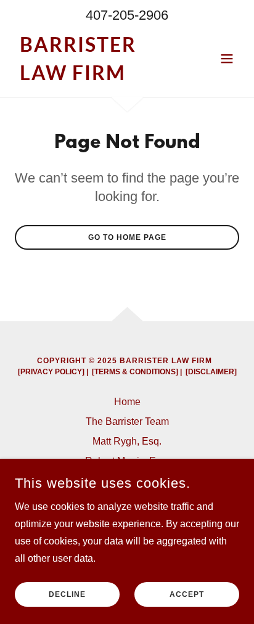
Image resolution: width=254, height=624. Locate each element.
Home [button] (127, 401)
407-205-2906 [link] (127, 15)
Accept (187, 594)
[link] (93, 77)
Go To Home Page (127, 237)
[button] (227, 58)
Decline (67, 594)
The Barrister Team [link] (127, 421)
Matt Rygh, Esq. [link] (127, 441)
